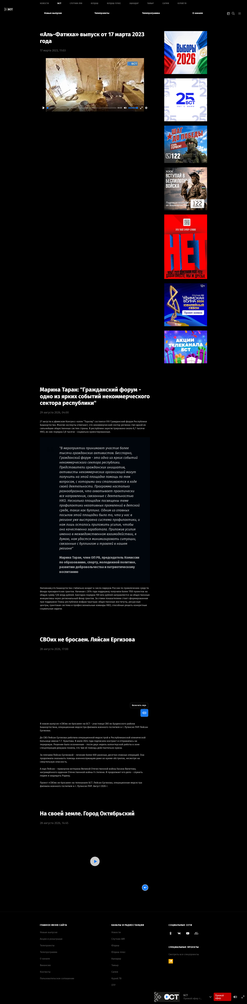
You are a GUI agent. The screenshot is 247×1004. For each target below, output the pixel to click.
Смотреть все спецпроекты (184, 954)
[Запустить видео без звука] (145, 887)
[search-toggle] (233, 13)
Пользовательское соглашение (57, 978)
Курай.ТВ (182, 3)
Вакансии (45, 965)
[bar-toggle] (239, 13)
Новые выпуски (53, 13)
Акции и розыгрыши (51, 939)
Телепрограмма (151, 13)
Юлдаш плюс (114, 3)
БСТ (59, 3)
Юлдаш (94, 3)
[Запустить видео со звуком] (95, 861)
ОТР (113, 985)
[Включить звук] (144, 713)
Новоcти (44, 3)
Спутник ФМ (76, 3)
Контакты (45, 971)
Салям (165, 3)
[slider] (81, 108)
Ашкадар (134, 3)
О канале (197, 13)
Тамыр (150, 3)
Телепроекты (101, 13)
